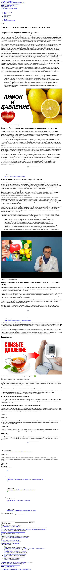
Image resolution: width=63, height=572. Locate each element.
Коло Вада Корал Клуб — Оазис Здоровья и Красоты (21, 489)
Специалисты (7, 15)
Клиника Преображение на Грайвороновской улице (15, 562)
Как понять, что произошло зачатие (10, 540)
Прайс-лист (7, 17)
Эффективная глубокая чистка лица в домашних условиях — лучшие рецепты (24, 548)
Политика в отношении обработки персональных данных (16, 569)
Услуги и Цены (8, 12)
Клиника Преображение (7, 1)
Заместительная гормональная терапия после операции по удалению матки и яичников (23, 529)
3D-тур (5, 19)
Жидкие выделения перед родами (9, 534)
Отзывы (6, 16)
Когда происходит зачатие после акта (10, 543)
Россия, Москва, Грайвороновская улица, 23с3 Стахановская (13, 4)
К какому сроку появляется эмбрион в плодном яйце (14, 537)
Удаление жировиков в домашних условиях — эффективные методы (25, 479)
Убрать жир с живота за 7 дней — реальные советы (17, 320)
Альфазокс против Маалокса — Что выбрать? (16, 551)
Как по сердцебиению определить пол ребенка (13, 532)
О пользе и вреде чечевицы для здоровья (14, 176)
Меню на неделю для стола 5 (11, 559)
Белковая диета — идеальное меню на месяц (18, 500)
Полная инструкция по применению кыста (15, 554)
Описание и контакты (9, 20)
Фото (5, 13)
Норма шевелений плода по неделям (10, 526)
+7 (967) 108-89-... (10, 6)
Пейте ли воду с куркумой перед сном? (14, 556)
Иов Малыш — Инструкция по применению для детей (21, 510)
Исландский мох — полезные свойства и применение (18, 451)
